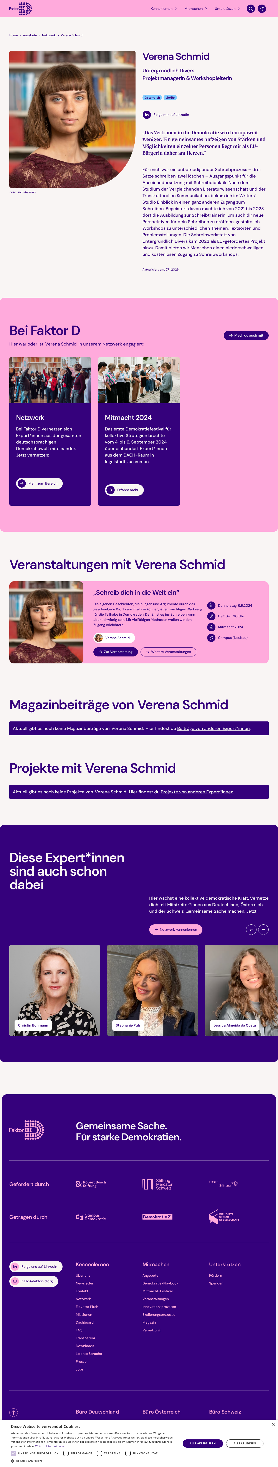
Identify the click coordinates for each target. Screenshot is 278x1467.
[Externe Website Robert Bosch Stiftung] (91, 1184)
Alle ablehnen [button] (244, 1443)
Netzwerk (49, 35)
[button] (164, 8)
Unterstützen (225, 1264)
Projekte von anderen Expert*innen (197, 792)
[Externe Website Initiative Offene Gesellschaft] (224, 1216)
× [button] (273, 1424)
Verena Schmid (72, 35)
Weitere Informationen (49, 1446)
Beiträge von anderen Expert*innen (213, 728)
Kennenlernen (92, 1264)
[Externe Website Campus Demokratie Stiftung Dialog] (91, 1217)
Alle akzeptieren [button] (203, 1443)
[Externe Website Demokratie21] (157, 1216)
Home (13, 35)
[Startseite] (20, 8)
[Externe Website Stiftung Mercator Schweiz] (157, 1184)
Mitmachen (156, 1264)
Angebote (30, 35)
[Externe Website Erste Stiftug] (224, 1184)
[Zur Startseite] (26, 1130)
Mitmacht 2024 (230, 627)
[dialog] (139, 1443)
